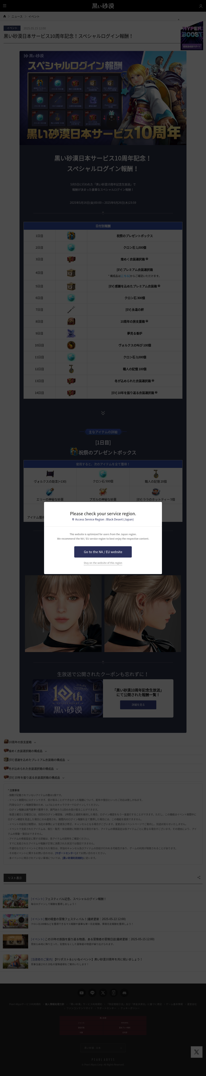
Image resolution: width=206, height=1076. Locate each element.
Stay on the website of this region (103, 563)
